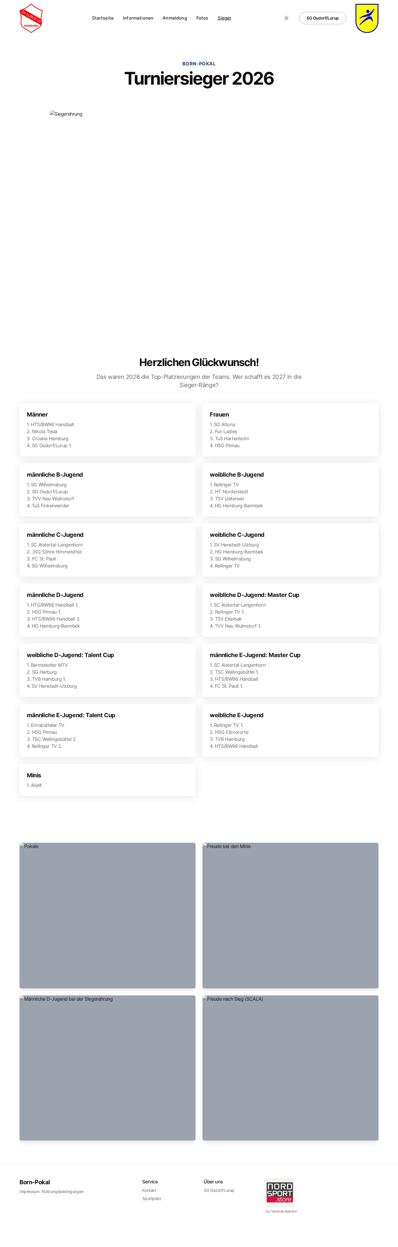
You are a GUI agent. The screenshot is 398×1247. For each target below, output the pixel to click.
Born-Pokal (35, 1182)
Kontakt (149, 1190)
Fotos (202, 18)
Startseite (103, 18)
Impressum (29, 1191)
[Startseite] (31, 18)
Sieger (225, 18)
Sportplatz (151, 1198)
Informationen (138, 18)
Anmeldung (175, 18)
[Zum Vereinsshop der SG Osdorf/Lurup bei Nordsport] (291, 1192)
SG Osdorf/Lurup (323, 17)
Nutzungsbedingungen (62, 1191)
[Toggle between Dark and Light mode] (286, 18)
